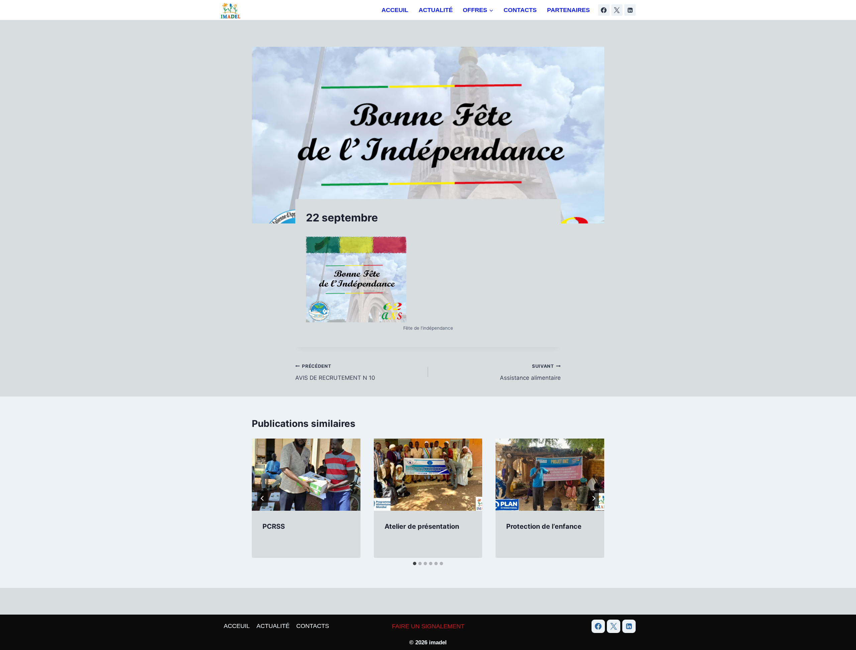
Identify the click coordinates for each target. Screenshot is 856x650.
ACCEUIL (395, 10)
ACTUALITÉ (436, 10)
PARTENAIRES (568, 10)
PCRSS (273, 526)
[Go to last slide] (262, 498)
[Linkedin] (630, 10)
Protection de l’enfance (543, 526)
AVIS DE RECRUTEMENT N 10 (335, 372)
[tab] (414, 563)
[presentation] (306, 475)
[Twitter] (613, 626)
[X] (617, 10)
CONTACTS (520, 10)
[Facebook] (604, 10)
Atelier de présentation (422, 526)
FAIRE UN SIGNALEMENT (428, 626)
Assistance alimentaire (530, 372)
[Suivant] (593, 498)
